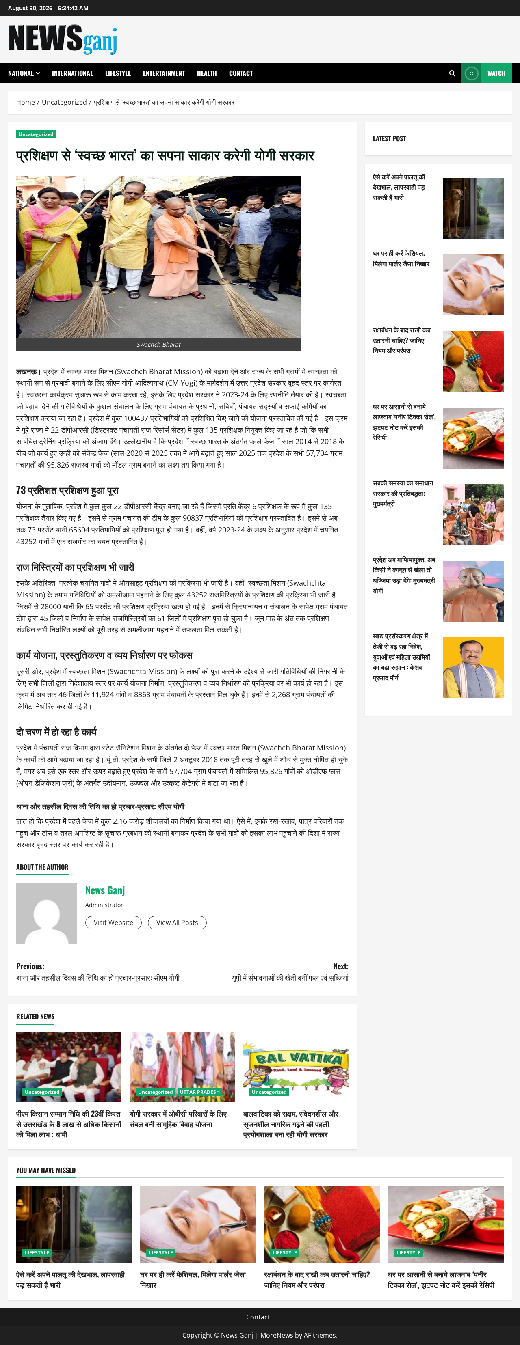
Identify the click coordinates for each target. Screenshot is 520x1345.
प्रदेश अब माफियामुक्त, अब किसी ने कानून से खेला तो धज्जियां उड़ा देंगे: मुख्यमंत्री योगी (404, 574)
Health (207, 73)
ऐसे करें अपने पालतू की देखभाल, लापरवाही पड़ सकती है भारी (399, 187)
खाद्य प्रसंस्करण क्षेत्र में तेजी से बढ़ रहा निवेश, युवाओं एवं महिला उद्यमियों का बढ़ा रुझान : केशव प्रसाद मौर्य (401, 656)
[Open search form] (452, 73)
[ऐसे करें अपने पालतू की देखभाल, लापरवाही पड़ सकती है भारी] (473, 208)
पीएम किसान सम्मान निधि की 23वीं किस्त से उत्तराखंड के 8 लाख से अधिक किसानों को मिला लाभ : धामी (68, 1123)
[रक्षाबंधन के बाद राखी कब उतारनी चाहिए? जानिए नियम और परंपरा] (473, 361)
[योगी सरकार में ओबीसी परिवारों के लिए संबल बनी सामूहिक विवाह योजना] (182, 1067)
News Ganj (105, 889)
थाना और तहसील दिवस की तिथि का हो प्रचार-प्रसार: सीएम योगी (100, 806)
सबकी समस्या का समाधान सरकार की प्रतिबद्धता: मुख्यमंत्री (403, 493)
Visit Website (113, 922)
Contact (241, 73)
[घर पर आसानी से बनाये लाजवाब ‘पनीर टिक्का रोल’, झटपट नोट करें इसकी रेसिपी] (473, 438)
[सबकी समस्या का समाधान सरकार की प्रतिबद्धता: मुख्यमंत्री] (473, 514)
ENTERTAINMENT (164, 73)
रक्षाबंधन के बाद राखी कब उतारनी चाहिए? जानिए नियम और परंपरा (402, 340)
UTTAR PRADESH (200, 1092)
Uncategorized (36, 134)
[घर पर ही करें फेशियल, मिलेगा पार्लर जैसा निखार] (473, 284)
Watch (497, 73)
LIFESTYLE (118, 73)
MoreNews (276, 1335)
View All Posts (177, 922)
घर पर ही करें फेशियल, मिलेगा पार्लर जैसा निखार (401, 258)
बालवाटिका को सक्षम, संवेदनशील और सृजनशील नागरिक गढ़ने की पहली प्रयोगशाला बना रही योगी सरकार (290, 1123)
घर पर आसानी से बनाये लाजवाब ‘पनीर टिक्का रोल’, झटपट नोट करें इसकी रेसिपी (404, 421)
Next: (290, 972)
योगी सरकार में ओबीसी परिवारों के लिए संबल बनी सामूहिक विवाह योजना (178, 1118)
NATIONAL (21, 73)
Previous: (98, 972)
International (72, 73)
